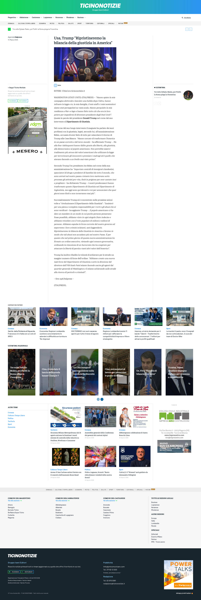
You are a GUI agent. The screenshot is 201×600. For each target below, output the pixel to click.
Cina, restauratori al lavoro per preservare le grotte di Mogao (115, 372)
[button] (186, 17)
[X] (79, 295)
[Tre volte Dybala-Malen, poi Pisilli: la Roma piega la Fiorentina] (188, 95)
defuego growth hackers (183, 593)
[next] (190, 29)
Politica (87, 470)
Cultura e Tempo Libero (58, 470)
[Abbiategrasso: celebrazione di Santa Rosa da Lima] (135, 416)
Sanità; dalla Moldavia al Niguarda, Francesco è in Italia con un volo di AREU (22, 333)
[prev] (187, 29)
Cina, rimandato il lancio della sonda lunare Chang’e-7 (51, 372)
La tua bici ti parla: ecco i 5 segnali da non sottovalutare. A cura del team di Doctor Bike (180, 333)
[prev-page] (155, 103)
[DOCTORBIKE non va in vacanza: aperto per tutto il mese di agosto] (85, 316)
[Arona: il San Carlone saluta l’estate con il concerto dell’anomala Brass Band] (66, 456)
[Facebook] (74, 295)
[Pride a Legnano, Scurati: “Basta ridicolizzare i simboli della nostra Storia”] (100, 456)
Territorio (53, 430)
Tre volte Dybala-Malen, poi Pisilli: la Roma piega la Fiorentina (35, 29)
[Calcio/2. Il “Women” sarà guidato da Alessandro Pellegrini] (135, 456)
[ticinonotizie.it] (100, 5)
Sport (168, 329)
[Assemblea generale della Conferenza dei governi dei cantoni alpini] (100, 416)
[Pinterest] (85, 295)
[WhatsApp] (90, 295)
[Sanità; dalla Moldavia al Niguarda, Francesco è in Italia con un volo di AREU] (22, 316)
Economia (43, 329)
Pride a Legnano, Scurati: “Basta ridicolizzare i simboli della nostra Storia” (98, 474)
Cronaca (11, 329)
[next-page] (159, 103)
